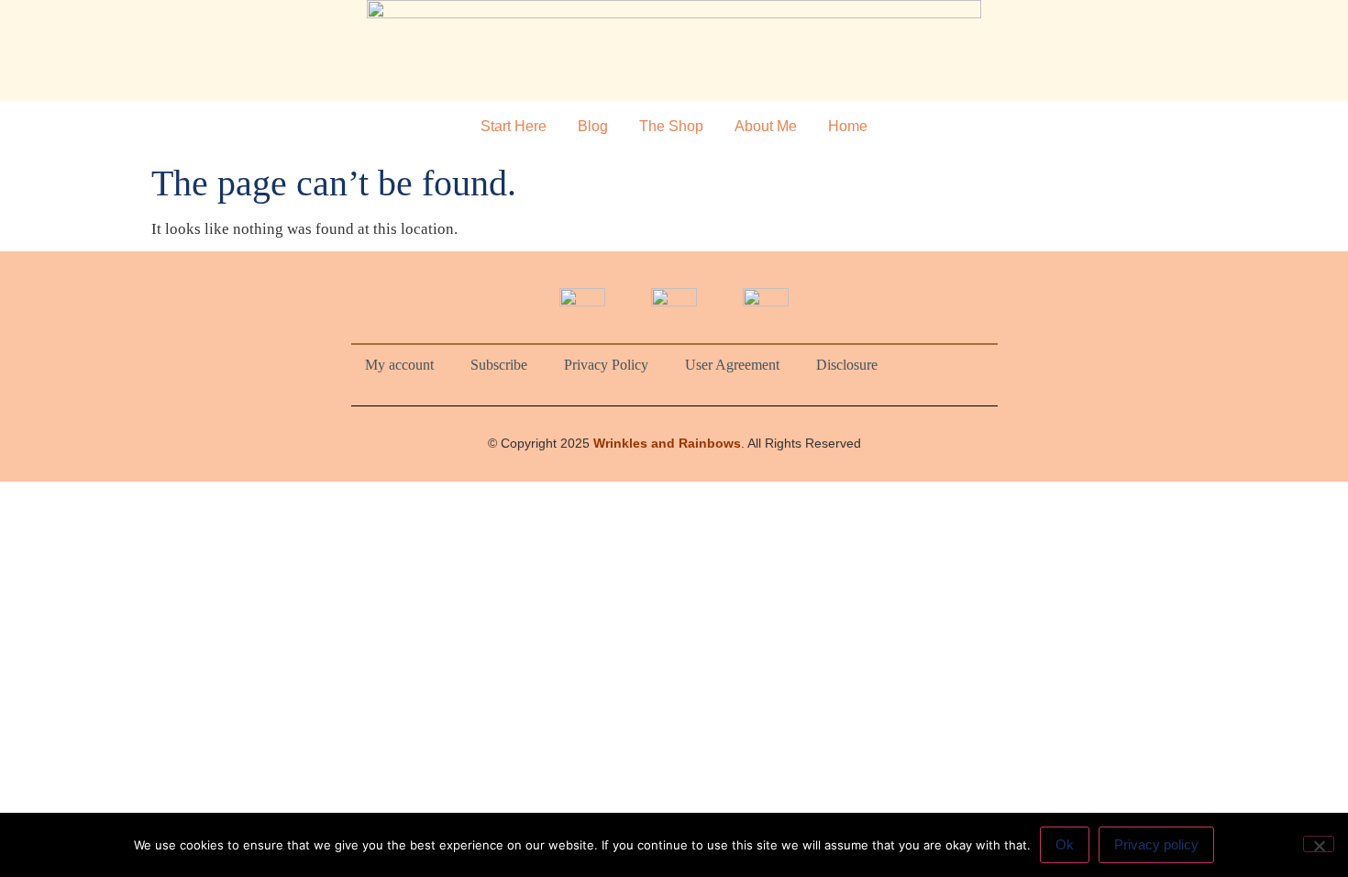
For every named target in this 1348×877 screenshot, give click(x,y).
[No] (1318, 844)
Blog (593, 126)
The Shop (671, 126)
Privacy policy (1156, 844)
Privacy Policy (606, 364)
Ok (1064, 844)
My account (399, 364)
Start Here (514, 126)
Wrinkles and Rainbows (667, 443)
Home (847, 126)
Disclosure (847, 364)
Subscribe (498, 364)
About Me (766, 126)
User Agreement (732, 364)
